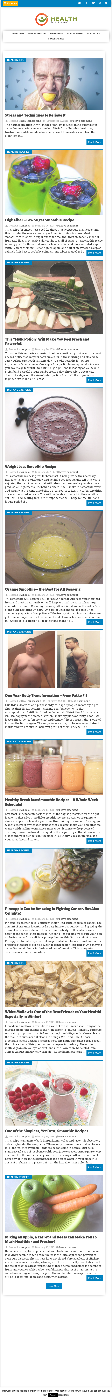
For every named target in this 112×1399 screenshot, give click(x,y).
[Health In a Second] (56, 19)
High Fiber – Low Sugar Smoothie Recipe (39, 220)
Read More (63, 1395)
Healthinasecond (31, 120)
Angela (25, 225)
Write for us (10, 3)
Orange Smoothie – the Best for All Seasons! (43, 589)
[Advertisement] (56, 1340)
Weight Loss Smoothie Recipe (30, 467)
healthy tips (93, 33)
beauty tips (18, 33)
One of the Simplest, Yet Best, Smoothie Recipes (47, 1131)
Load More (54, 1286)
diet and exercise (37, 33)
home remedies (56, 39)
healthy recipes (75, 33)
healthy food (56, 33)
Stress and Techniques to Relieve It (35, 115)
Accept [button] (53, 1395)
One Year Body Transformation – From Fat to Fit (46, 696)
